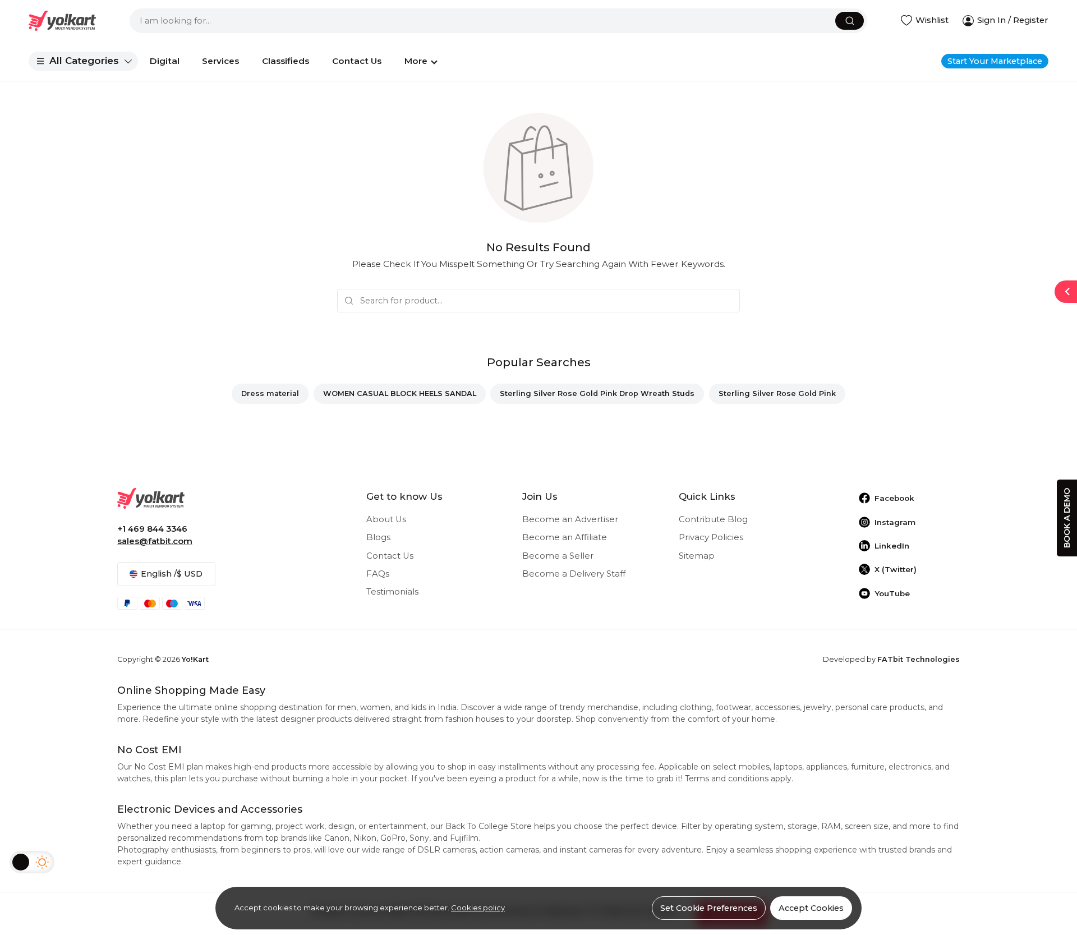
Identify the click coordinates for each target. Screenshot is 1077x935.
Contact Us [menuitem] (356, 61)
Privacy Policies (711, 537)
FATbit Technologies (918, 659)
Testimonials (392, 592)
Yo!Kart (195, 659)
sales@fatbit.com (154, 541)
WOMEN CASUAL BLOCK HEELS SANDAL (399, 393)
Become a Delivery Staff (573, 574)
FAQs (377, 574)
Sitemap (697, 556)
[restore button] (1066, 291)
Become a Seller (557, 556)
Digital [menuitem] (165, 61)
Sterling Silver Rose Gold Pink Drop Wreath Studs (597, 393)
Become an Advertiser (570, 519)
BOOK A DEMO (1067, 518)
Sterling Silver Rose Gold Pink (777, 393)
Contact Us (389, 556)
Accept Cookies (811, 908)
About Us (386, 519)
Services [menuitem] (220, 61)
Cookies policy (478, 907)
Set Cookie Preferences (708, 908)
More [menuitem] (415, 61)
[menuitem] (83, 61)
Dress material (270, 393)
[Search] (849, 21)
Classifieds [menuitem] (285, 61)
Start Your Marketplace (994, 61)
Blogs (378, 537)
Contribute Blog (713, 519)
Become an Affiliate (564, 537)
